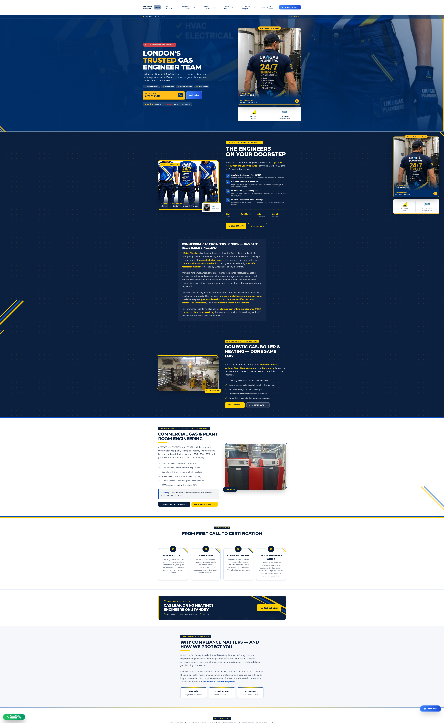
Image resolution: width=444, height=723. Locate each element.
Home (157, 7)
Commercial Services (186, 7)
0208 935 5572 (272, 7)
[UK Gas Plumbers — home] (148, 7)
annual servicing (252, 296)
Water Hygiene (227, 7)
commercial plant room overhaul (199, 263)
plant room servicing (203, 312)
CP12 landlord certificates (235, 299)
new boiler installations (231, 296)
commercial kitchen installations (232, 302)
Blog (263, 7)
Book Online (194, 95)
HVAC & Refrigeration (247, 7)
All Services (169, 7)
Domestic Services (207, 7)
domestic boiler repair (210, 260)
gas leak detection (210, 299)
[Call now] (297, 101)
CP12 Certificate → (257, 405)
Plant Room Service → (204, 504)
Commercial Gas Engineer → (174, 504)
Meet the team (257, 226)
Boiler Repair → (235, 405)
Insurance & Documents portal (219, 681)
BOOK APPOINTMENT (290, 7)
